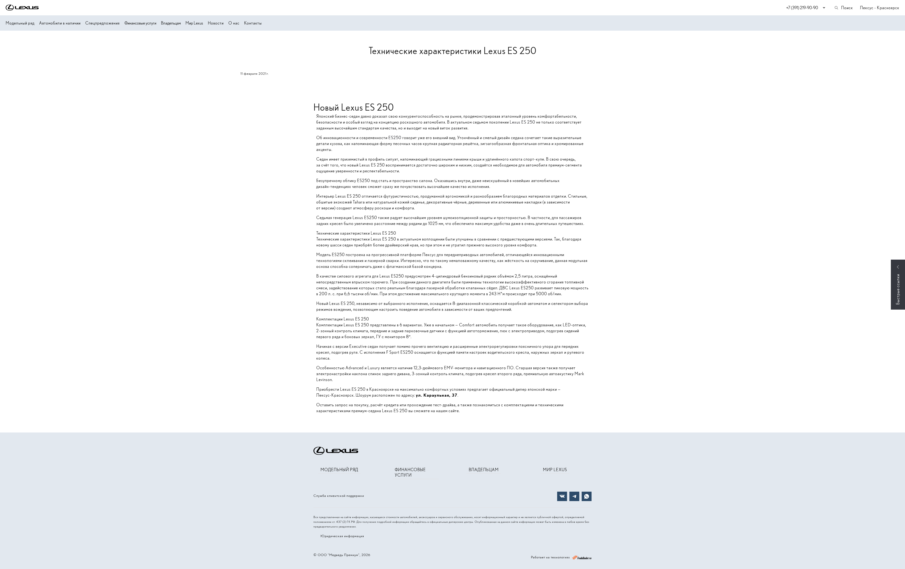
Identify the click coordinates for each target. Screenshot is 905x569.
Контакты (253, 23)
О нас (233, 23)
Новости (216, 23)
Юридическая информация (342, 536)
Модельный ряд (20, 23)
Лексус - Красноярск (879, 7)
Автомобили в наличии (60, 23)
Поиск (847, 7)
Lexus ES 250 (522, 122)
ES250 (394, 137)
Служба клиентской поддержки (338, 496)
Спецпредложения (102, 23)
